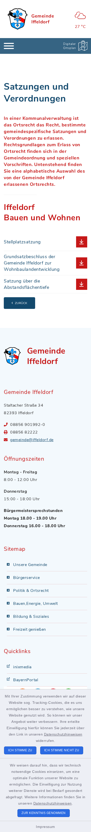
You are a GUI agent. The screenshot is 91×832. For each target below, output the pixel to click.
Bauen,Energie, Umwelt (35, 603)
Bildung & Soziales (31, 616)
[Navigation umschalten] (9, 46)
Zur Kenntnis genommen (43, 813)
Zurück (21, 303)
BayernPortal (25, 680)
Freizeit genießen (29, 629)
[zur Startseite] (18, 19)
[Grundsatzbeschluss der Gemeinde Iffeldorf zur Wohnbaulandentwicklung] (45, 263)
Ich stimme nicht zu (61, 750)
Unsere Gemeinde (30, 565)
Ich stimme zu (20, 750)
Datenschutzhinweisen (63, 734)
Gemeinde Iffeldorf (42, 19)
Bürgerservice (26, 577)
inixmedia (22, 667)
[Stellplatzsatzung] (45, 242)
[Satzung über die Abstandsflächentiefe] (45, 284)
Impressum (45, 827)
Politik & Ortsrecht (31, 590)
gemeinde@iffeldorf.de (32, 440)
